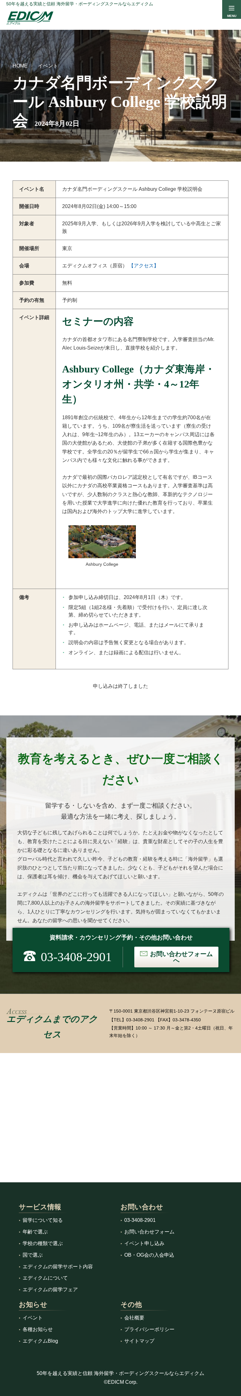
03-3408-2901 (140, 1019)
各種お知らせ (38, 1329)
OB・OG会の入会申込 (149, 1255)
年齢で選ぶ (35, 1231)
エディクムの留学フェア (50, 1289)
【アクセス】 (144, 265)
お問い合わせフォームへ (181, 957)
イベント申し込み (144, 1243)
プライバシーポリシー (149, 1329)
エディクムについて (45, 1278)
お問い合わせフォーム (149, 1231)
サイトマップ (139, 1341)
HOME (20, 65)
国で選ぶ (33, 1255)
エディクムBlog (40, 1341)
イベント (48, 65)
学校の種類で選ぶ (43, 1243)
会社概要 (134, 1317)
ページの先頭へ (228, 1383)
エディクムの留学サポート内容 (58, 1266)
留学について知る (43, 1220)
